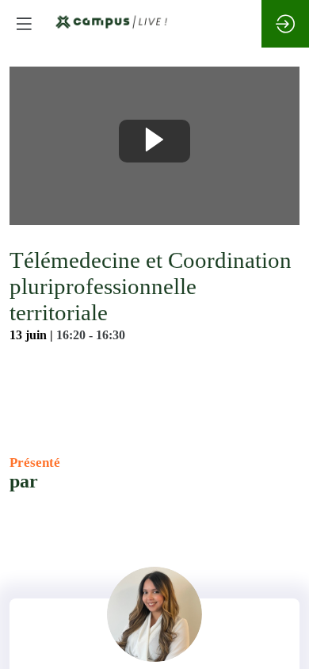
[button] (24, 24)
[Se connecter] (285, 24)
